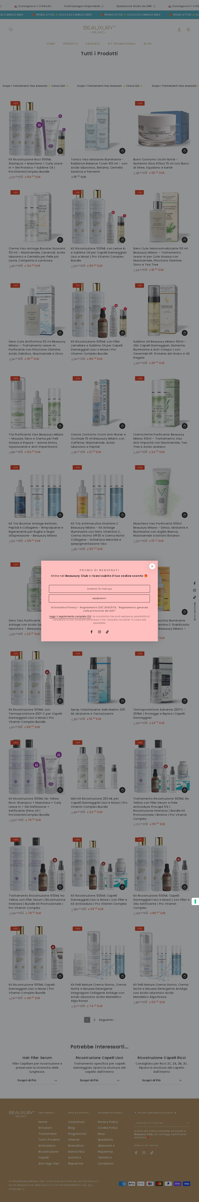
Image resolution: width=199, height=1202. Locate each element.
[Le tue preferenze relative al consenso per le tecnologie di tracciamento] (195, 901)
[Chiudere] (152, 566)
